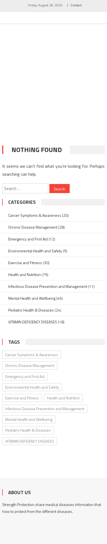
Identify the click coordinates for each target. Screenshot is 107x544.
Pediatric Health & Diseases (31, 310)
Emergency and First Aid (28, 239)
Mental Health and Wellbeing (31, 298)
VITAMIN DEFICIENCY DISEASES (32, 322)
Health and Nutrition (24, 274)
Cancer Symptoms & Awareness (34, 215)
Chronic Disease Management (32, 227)
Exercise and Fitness (25, 263)
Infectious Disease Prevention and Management (47, 286)
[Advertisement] (53, 80)
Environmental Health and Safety (35, 251)
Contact (76, 5)
